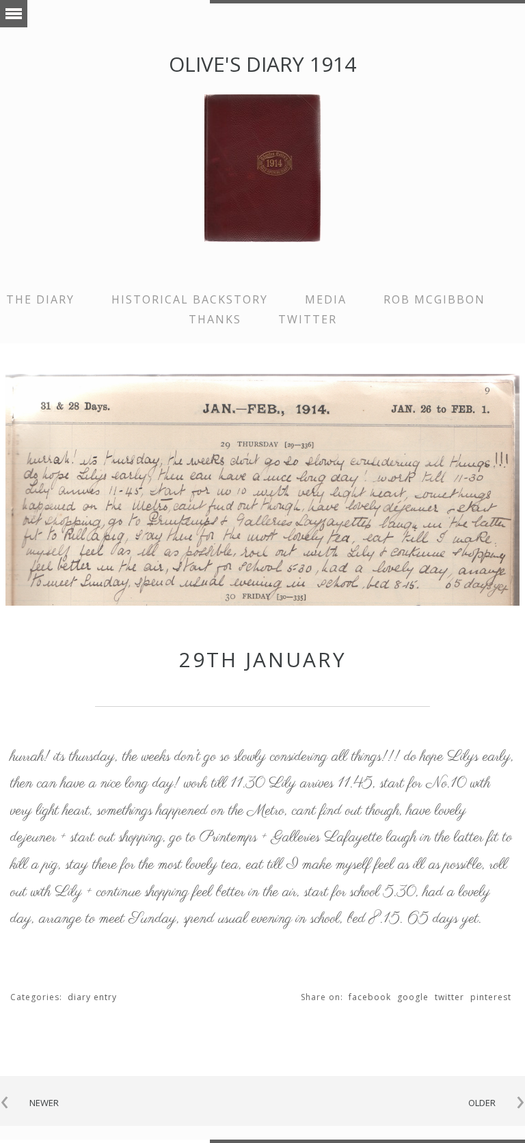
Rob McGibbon (434, 299)
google (413, 997)
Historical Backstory (189, 299)
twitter (307, 319)
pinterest (490, 997)
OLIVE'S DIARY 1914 (262, 64)
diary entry (92, 997)
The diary (40, 299)
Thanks (215, 319)
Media (326, 299)
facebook (370, 997)
